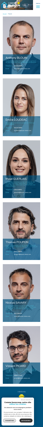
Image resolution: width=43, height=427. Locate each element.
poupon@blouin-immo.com (22, 254)
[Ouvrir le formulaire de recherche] (25, 5)
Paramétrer (9, 420)
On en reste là (25, 400)
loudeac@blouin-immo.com (22, 130)
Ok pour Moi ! (26, 420)
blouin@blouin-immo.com (22, 69)
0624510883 (18, 66)
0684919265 (18, 375)
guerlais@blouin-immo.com (22, 192)
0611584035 (18, 313)
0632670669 (18, 128)
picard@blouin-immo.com (22, 378)
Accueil (5, 14)
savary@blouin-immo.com (22, 316)
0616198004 (18, 252)
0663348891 (18, 190)
